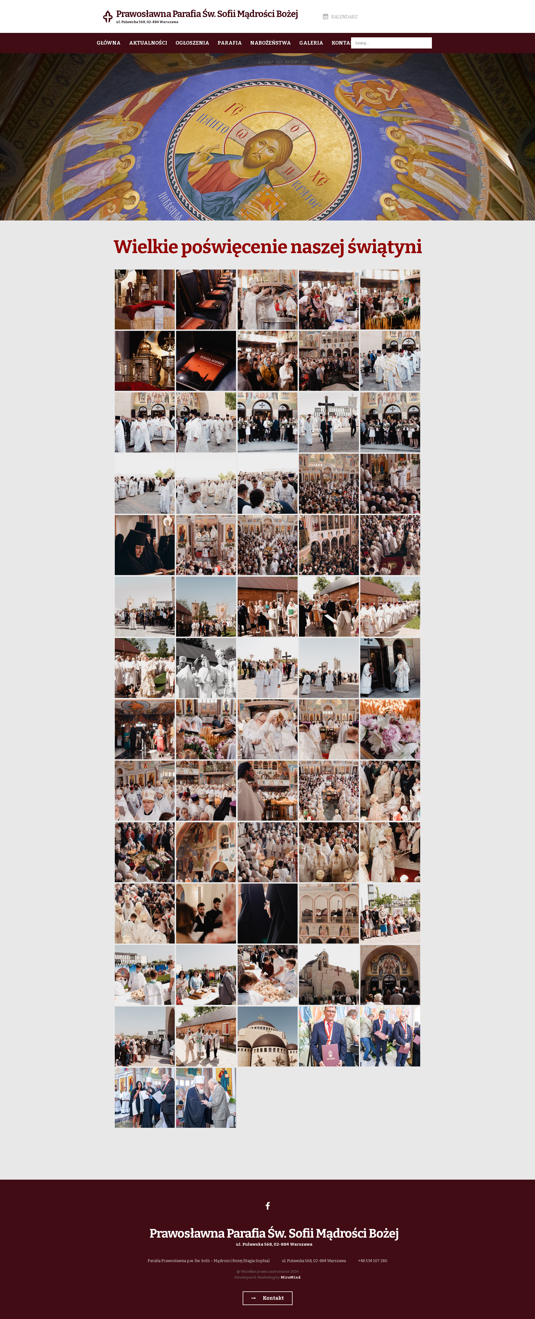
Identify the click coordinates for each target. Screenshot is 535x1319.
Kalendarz (344, 17)
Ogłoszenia (192, 43)
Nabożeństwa (270, 43)
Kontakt (344, 43)
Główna (109, 43)
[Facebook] (267, 1206)
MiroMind (291, 1277)
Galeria (311, 43)
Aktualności (148, 43)
